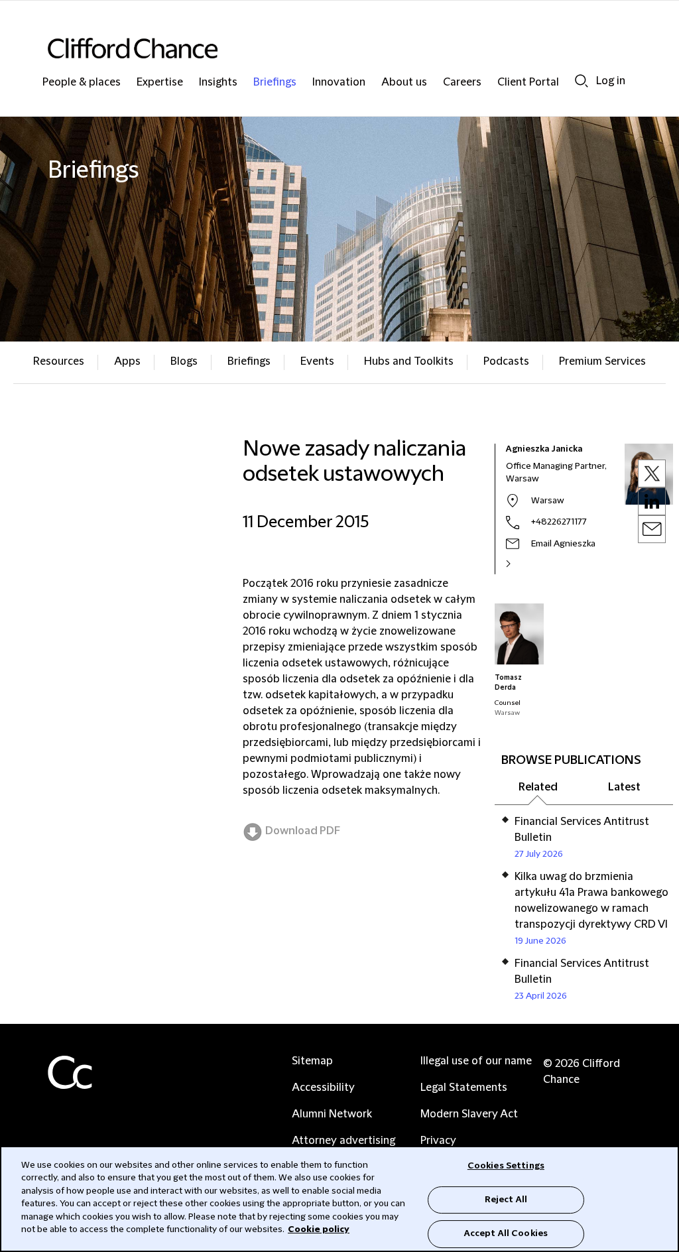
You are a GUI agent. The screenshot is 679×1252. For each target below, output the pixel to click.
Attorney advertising (343, 1141)
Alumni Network (332, 1114)
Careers (462, 82)
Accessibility (323, 1088)
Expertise (160, 82)
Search (581, 81)
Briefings (274, 82)
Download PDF (302, 831)
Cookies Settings (505, 1165)
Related (538, 787)
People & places (81, 82)
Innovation (338, 82)
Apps (127, 361)
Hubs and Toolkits (409, 361)
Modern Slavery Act (469, 1114)
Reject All (506, 1199)
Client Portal (528, 82)
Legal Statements (463, 1088)
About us (404, 82)
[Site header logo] (313, 48)
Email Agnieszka (563, 543)
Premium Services (602, 361)
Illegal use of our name (476, 1061)
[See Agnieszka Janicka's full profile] (522, 564)
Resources (58, 361)
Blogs (184, 361)
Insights (218, 82)
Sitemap (312, 1061)
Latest (624, 787)
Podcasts (506, 361)
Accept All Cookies (506, 1233)
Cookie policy (318, 1229)
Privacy (438, 1141)
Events (317, 361)
